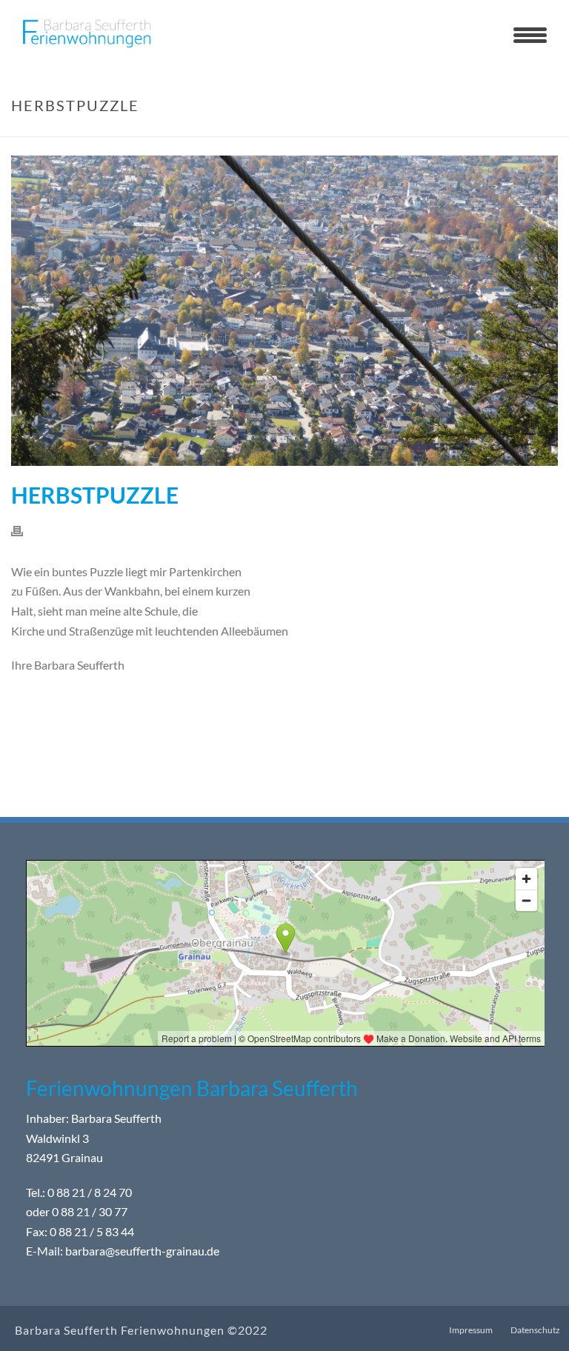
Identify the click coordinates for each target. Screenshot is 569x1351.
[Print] (24, 530)
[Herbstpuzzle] (284, 311)
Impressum (471, 1329)
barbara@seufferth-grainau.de (142, 1251)
